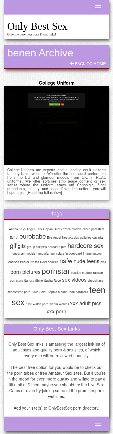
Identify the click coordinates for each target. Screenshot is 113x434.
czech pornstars (93, 229)
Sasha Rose (52, 280)
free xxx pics (70, 237)
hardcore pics (57, 246)
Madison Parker (18, 262)
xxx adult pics (85, 303)
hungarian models (23, 253)
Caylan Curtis (52, 229)
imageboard (73, 253)
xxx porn (56, 311)
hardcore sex (85, 245)
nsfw (65, 260)
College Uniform (56, 82)
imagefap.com (93, 253)
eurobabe (32, 235)
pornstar (56, 270)
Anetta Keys (17, 229)
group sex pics (37, 246)
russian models (81, 272)
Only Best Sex (37, 26)
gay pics (97, 237)
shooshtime (95, 280)
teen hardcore (78, 292)
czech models (72, 229)
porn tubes (24, 373)
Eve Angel (54, 237)
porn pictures (25, 271)
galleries (85, 237)
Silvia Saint (39, 292)
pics (103, 262)
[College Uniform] (56, 125)
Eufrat (14, 237)
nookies (53, 262)
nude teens (86, 261)
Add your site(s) (28, 408)
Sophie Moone (58, 292)
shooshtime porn (19, 292)
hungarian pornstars (50, 253)
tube (29, 304)
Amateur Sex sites (65, 373)
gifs (22, 245)
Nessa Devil (38, 262)
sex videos (74, 279)
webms (64, 304)
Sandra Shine (33, 280)
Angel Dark (34, 229)
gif (13, 245)
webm (54, 304)
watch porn (40, 304)
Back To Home (90, 63)
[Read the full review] (44, 192)
